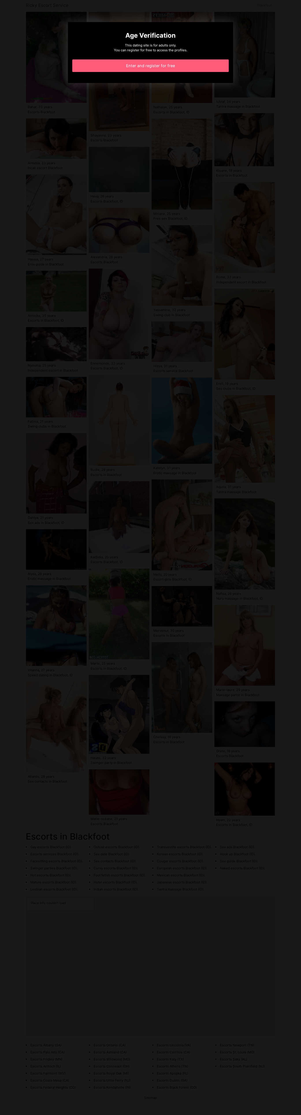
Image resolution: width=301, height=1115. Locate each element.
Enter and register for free (150, 65)
